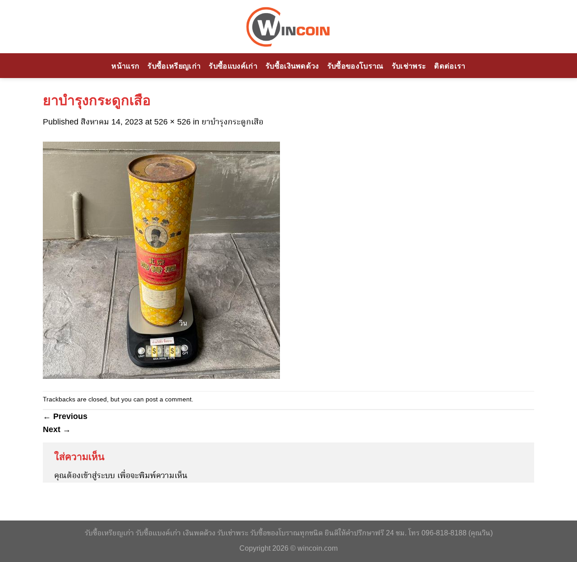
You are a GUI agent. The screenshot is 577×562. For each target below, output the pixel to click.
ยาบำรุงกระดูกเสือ (232, 122)
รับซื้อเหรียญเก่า (174, 66)
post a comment (169, 400)
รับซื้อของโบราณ (355, 66)
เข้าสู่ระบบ (98, 476)
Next (57, 429)
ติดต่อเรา (449, 66)
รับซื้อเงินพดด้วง (292, 66)
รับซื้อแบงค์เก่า (233, 66)
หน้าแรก (125, 66)
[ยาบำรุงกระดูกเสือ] (161, 260)
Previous (65, 416)
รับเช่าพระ (409, 66)
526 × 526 (172, 122)
